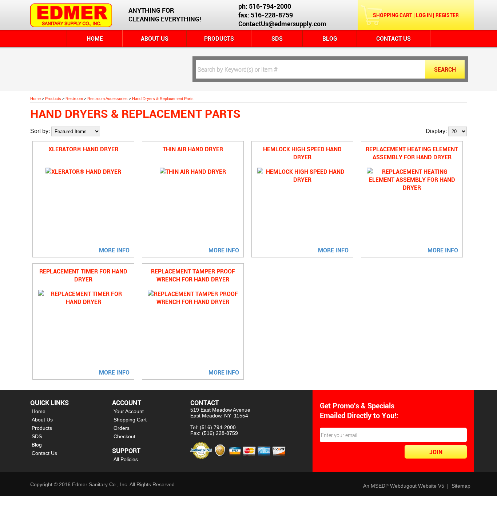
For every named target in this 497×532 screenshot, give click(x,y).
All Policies (126, 459)
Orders (122, 428)
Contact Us (393, 39)
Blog (329, 39)
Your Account (129, 411)
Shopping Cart (392, 15)
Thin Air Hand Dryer (193, 149)
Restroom (74, 98)
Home (95, 39)
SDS (277, 39)
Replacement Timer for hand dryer (83, 275)
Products (219, 39)
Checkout (124, 436)
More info (114, 250)
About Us (154, 39)
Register (447, 15)
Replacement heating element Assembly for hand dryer (412, 153)
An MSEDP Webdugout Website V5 (403, 486)
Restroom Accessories (107, 98)
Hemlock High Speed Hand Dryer (302, 153)
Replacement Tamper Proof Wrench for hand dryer (193, 275)
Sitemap (461, 486)
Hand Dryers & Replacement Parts (163, 98)
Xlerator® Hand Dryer (83, 149)
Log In (424, 15)
